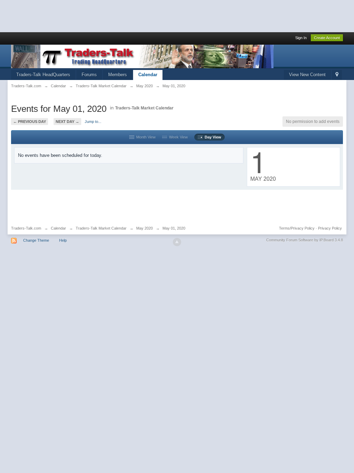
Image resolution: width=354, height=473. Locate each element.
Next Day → (67, 121)
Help (63, 240)
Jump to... (93, 121)
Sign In (301, 38)
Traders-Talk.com (26, 228)
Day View (212, 137)
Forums (89, 74)
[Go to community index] (142, 56)
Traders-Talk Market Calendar (144, 108)
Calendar (147, 74)
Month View (145, 137)
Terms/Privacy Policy (297, 228)
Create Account (327, 38)
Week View (177, 137)
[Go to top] (177, 242)
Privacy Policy (330, 228)
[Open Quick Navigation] (337, 75)
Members (117, 74)
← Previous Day (29, 121)
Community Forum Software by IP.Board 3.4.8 (304, 240)
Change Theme (36, 240)
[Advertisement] (126, 15)
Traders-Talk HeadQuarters (43, 74)
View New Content (307, 74)
